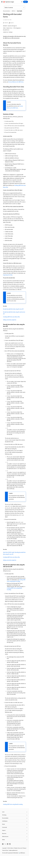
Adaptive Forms (9, 28)
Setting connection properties (9, 319)
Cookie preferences (13, 850)
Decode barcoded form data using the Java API (13, 309)
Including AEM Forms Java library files (11, 316)
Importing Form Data (7, 275)
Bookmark (6, 22)
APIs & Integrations (17, 28)
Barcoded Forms (6, 29)
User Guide (19, 11)
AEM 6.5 (13, 11)
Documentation (6, 11)
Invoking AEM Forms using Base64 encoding (13, 804)
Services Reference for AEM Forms (15, 82)
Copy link (11, 22)
